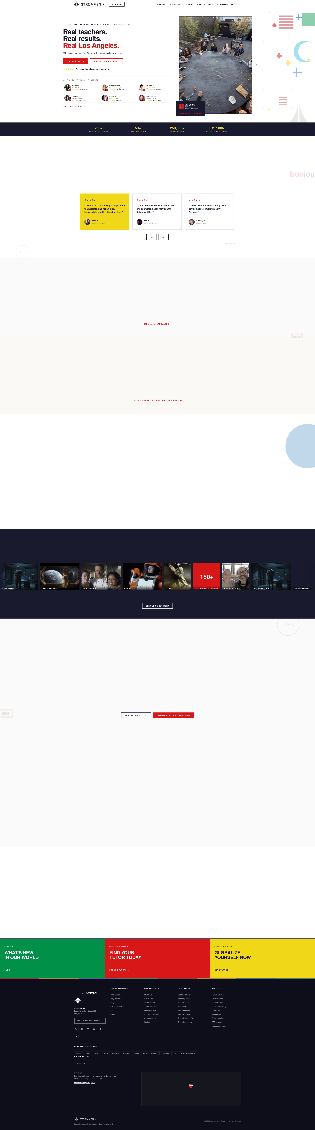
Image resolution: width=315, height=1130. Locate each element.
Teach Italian (183, 1006)
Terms (231, 1121)
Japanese (126, 1053)
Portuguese (165, 1053)
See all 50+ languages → (157, 324)
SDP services (217, 1022)
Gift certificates (150, 1018)
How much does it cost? (110, 764)
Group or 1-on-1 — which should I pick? (117, 833)
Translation (216, 1010)
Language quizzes (219, 1026)
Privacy (223, 1121)
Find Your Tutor (76, 61)
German (105, 1053)
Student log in (149, 1022)
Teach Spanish (184, 998)
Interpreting (216, 1014)
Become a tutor (184, 994)
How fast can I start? (108, 790)
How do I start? (106, 781)
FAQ (112, 1010)
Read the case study (136, 715)
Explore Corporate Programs (173, 715)
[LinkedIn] (94, 1029)
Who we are (115, 994)
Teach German (184, 1010)
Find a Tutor (117, 4)
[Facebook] (82, 1029)
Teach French (183, 1002)
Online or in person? (108, 799)
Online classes (150, 1002)
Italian (96, 1053)
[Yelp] (100, 1029)
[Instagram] (76, 1029)
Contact (223, 4)
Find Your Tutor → (72, 106)
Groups (162, 4)
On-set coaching (218, 1018)
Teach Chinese (184, 1014)
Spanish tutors (81, 1064)
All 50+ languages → (188, 1053)
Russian (154, 1053)
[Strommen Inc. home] (85, 995)
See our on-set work (157, 606)
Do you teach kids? (108, 807)
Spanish (78, 1053)
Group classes (149, 998)
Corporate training (219, 1006)
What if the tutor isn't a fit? (111, 773)
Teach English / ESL (186, 1018)
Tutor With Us (206, 4)
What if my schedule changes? (113, 816)
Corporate (177, 4)
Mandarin (115, 1053)
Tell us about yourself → (90, 1021)
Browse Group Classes (106, 61)
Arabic (145, 1053)
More (191, 4)
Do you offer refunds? (109, 824)
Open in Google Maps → (84, 1082)
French (88, 1053)
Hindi (175, 1053)
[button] (191, 1089)
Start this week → (77, 920)
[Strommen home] (94, 1119)
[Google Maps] (76, 1036)
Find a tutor (148, 994)
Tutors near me (150, 1006)
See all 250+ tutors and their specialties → (157, 400)
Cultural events (116, 1006)
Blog (112, 1002)
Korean (136, 1053)
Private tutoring (218, 994)
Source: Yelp (230, 244)
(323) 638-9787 (79, 1013)
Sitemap (238, 1121)
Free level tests (150, 1010)
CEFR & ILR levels (151, 1014)
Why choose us (116, 998)
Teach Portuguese (185, 1022)
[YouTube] (88, 1029)
